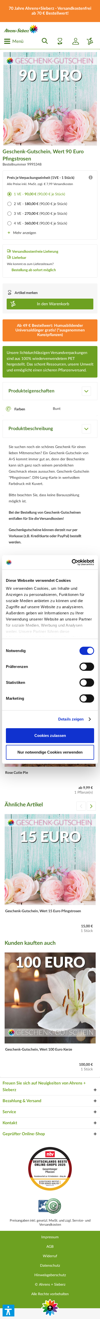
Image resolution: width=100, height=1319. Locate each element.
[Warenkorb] (88, 41)
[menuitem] (13, 41)
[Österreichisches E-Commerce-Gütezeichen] (50, 1206)
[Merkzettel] (58, 41)
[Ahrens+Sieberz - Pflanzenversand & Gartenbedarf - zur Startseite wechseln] (21, 29)
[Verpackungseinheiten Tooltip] (90, 178)
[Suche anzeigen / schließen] (43, 41)
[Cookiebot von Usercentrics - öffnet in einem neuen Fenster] (72, 562)
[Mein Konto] (73, 41)
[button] (8, 1310)
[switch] (86, 667)
